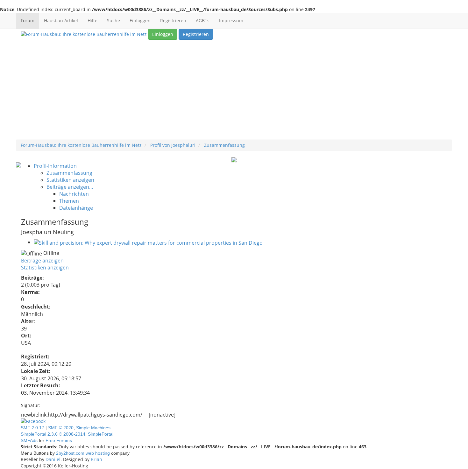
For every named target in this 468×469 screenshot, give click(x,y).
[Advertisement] (234, 91)
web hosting (98, 453)
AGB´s (202, 20)
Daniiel (53, 459)
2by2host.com (70, 453)
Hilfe (92, 20)
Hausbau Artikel (61, 20)
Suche (113, 20)
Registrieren (173, 20)
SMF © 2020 (61, 427)
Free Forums (59, 440)
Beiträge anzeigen (42, 260)
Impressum (231, 20)
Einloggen (140, 20)
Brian (96, 459)
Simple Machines (93, 427)
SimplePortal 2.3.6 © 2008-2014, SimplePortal (67, 434)
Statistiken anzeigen (45, 267)
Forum (27, 20)
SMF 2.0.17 (32, 427)
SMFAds (29, 440)
